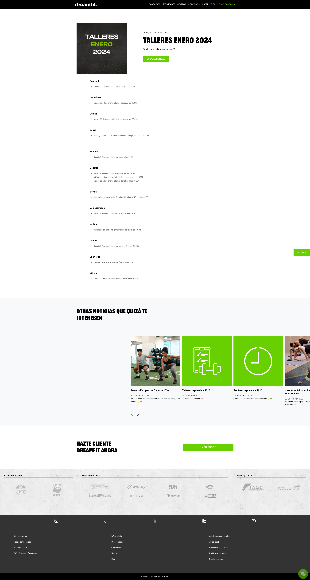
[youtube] (254, 520)
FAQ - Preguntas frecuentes (25, 553)
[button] (132, 414)
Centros (181, 4)
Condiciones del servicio (219, 536)
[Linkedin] (204, 521)
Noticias (114, 553)
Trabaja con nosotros (22, 542)
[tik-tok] (105, 520)
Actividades (169, 4)
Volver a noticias (156, 59)
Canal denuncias (216, 559)
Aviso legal (214, 542)
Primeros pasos (20, 547)
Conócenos (154, 4)
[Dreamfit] (86, 4)
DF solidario (116, 536)
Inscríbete (301, 253)
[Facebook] (155, 521)
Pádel (205, 4)
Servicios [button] (193, 4)
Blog (213, 4)
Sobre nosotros (20, 536)
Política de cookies (217, 553)
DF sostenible (117, 542)
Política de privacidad (218, 547)
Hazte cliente (208, 447)
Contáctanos (228, 4)
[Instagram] (56, 521)
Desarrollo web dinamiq (161, 576)
